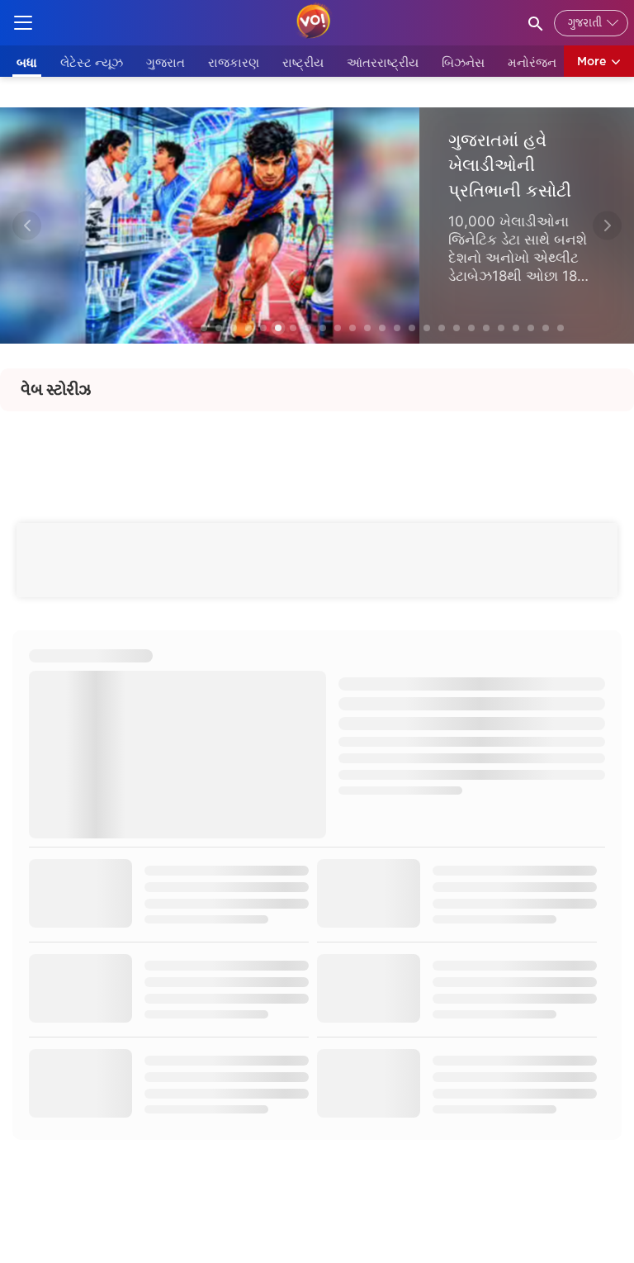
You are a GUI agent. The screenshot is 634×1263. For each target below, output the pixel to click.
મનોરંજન (532, 62)
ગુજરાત (165, 62)
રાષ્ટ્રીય (303, 62)
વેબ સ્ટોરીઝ (56, 390)
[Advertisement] (317, 448)
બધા (27, 62)
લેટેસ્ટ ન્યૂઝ (91, 62)
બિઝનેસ (463, 62)
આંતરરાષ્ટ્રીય (383, 62)
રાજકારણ (233, 62)
